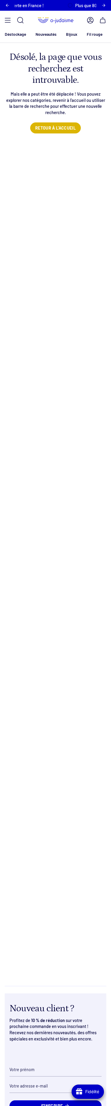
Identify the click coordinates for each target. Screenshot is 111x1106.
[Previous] (7, 5)
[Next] (103, 5)
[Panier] (102, 20)
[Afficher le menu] (8, 20)
